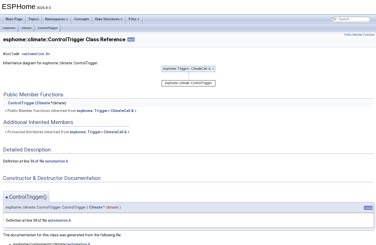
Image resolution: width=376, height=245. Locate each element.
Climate (43, 103)
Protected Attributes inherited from (68, 132)
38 (35, 220)
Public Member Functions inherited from (72, 111)
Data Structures (107, 19)
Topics (33, 19)
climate (26, 27)
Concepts (81, 19)
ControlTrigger (48, 27)
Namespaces (55, 19)
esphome (9, 27)
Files (132, 19)
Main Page (14, 19)
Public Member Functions (359, 34)
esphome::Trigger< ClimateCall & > (107, 111)
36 (32, 161)
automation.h (36, 54)
